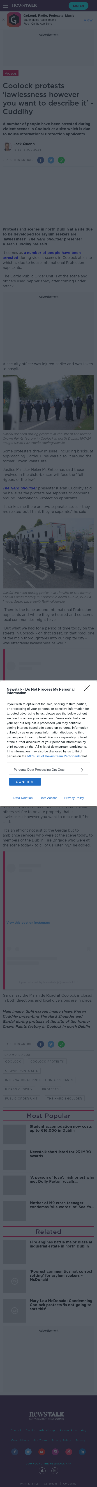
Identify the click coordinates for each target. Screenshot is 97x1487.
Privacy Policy (74, 798)
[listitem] (48, 769)
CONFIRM (25, 782)
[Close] (88, 689)
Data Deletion (23, 798)
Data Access (48, 798)
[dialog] (48, 743)
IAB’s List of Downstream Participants (54, 756)
